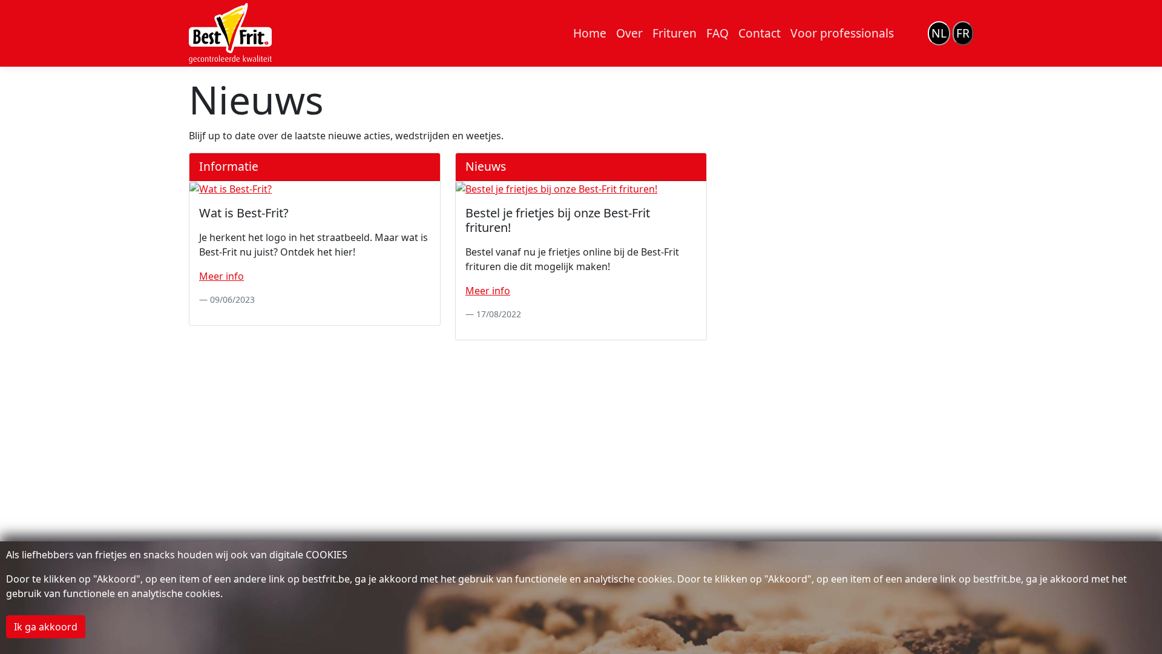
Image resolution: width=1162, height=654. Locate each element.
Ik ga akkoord (45, 626)
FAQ (717, 33)
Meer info (221, 276)
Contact (759, 33)
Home (589, 33)
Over (629, 33)
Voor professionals (842, 33)
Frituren (674, 33)
